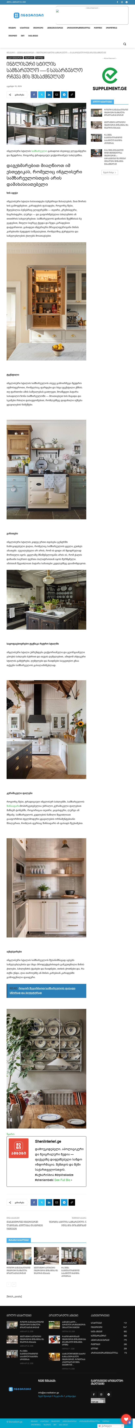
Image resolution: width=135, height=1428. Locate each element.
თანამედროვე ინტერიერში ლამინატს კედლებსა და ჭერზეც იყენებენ (25, 1225)
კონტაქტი (70, 1396)
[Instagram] (122, 2)
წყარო (10, 1134)
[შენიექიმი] (126, 1419)
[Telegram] (126, 2)
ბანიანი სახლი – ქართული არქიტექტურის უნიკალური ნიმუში (73, 1325)
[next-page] (14, 1284)
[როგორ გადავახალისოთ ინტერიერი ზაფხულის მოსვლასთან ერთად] (19, 1256)
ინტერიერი (29, 57)
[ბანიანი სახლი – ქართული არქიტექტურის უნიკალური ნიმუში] (54, 1325)
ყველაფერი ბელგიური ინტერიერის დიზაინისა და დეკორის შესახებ (46, 1271)
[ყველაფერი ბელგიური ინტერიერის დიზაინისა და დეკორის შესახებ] (46, 1256)
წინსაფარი (13, 806)
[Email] (56, 94)
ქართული (106, 1426)
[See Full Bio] (71, 1180)
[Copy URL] (71, 94)
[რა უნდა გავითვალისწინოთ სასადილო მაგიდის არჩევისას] (73, 1256)
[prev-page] (9, 1284)
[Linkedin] (49, 94)
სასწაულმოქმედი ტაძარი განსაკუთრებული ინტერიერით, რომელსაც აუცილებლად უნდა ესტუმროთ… (73, 1359)
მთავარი (11, 53)
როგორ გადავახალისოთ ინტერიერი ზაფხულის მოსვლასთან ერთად (18, 1271)
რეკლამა (58, 1396)
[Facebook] (117, 2)
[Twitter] (41, 94)
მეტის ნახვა (108, 172)
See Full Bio (62, 1180)
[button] (124, 44)
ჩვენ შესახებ (45, 1396)
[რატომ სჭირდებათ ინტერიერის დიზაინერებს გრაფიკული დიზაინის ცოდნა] (54, 1339)
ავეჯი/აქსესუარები (25, 53)
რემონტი (39, 57)
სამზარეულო (39, 151)
